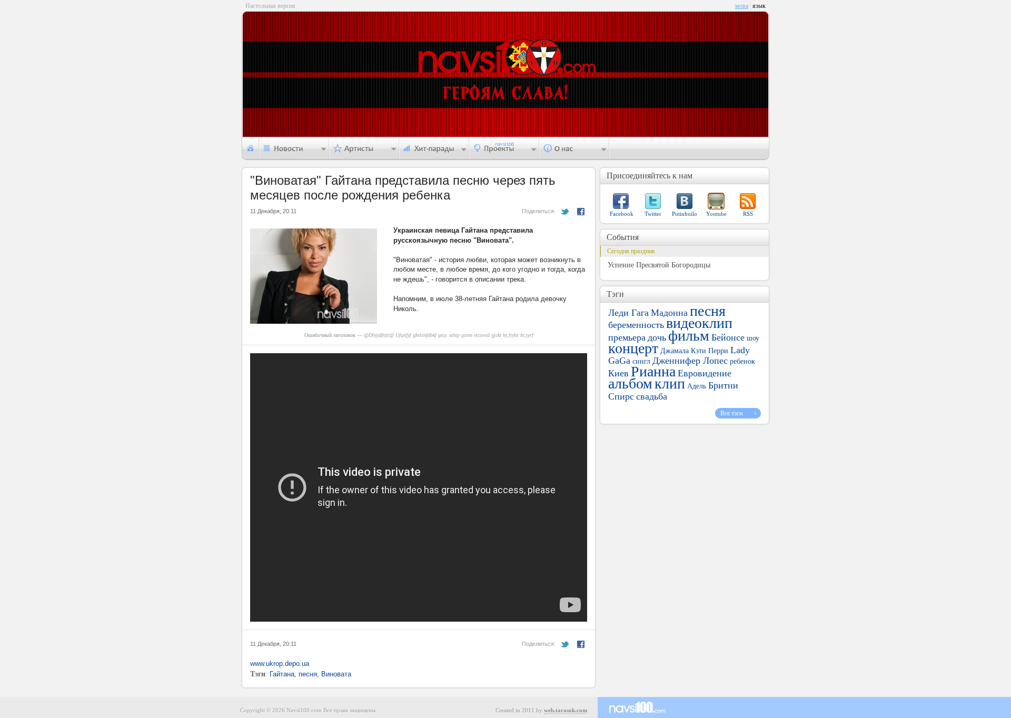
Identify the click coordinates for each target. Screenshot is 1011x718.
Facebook (621, 214)
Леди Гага (628, 312)
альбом (630, 383)
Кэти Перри (709, 351)
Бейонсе (728, 337)
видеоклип (699, 323)
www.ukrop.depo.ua (279, 663)
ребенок (742, 361)
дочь (657, 337)
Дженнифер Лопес (690, 360)
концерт (633, 348)
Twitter (653, 214)
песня (308, 674)
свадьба (651, 396)
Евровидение (704, 373)
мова (741, 5)
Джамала (674, 351)
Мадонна (669, 312)
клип (670, 383)
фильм (688, 335)
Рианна (653, 371)
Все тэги (731, 413)
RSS (748, 214)
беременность (636, 325)
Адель (696, 386)
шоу (753, 338)
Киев (618, 373)
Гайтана (282, 674)
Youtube (716, 214)
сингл (641, 361)
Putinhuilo (684, 214)
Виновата (336, 674)
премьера (627, 337)
